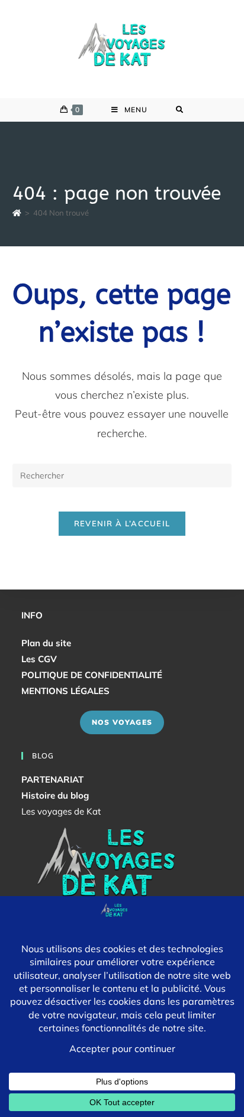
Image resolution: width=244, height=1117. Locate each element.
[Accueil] (16, 212)
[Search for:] (180, 110)
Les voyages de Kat (61, 811)
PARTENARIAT (52, 779)
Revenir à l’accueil (122, 523)
